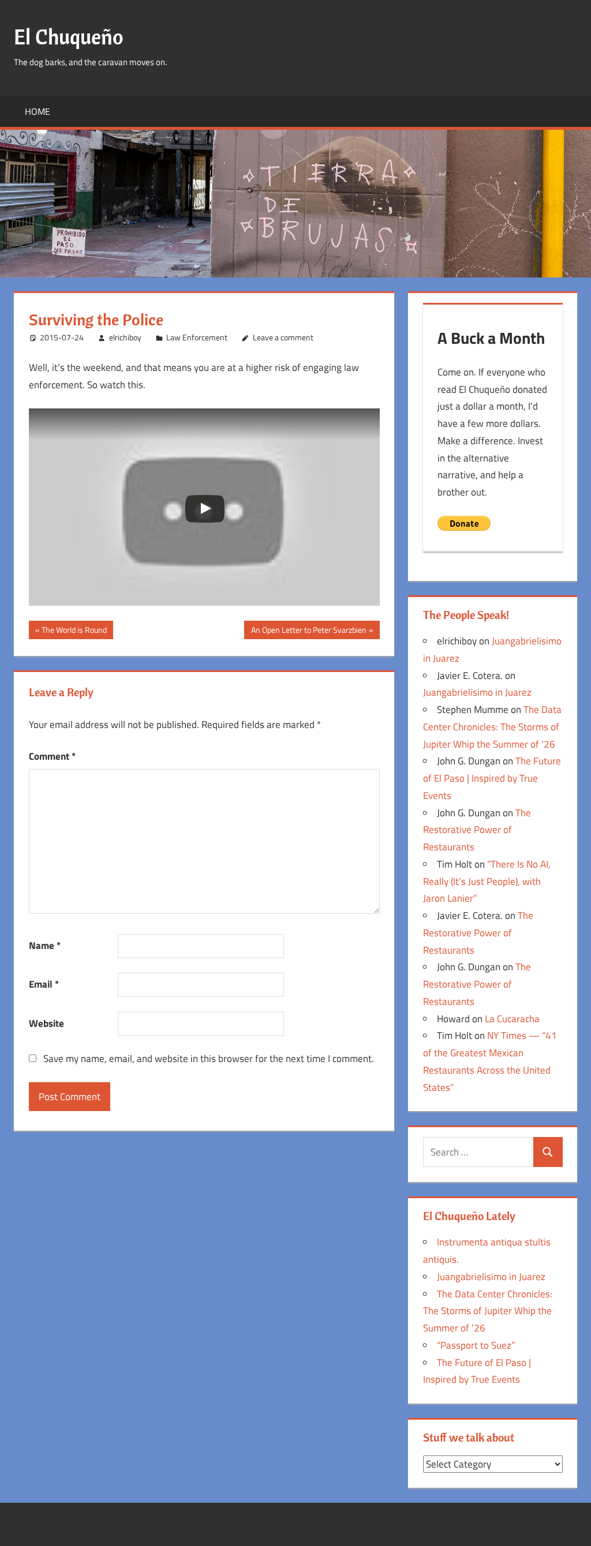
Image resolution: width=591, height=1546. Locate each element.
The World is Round (74, 631)
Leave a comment (283, 337)
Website (46, 1023)
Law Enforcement (196, 337)
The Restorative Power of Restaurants (477, 830)
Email (44, 984)
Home (37, 111)
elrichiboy (125, 337)
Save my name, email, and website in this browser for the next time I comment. (208, 1058)
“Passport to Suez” (476, 1345)
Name (45, 945)
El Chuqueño (69, 37)
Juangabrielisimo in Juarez (477, 692)
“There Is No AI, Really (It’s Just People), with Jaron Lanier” (487, 881)
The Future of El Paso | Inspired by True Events (492, 778)
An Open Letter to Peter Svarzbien (308, 631)
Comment (52, 756)
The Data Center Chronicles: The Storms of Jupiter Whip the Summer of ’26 (492, 727)
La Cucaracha (512, 1018)
